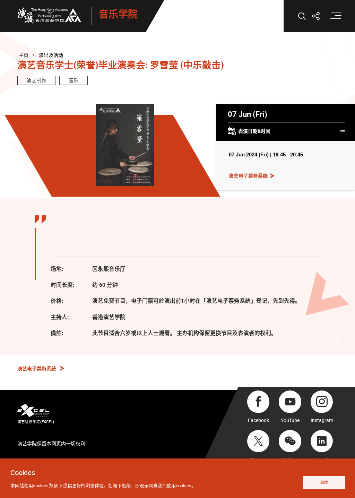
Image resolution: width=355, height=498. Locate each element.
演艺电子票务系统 (248, 175)
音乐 (73, 80)
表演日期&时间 (254, 131)
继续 (324, 482)
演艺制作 (36, 80)
